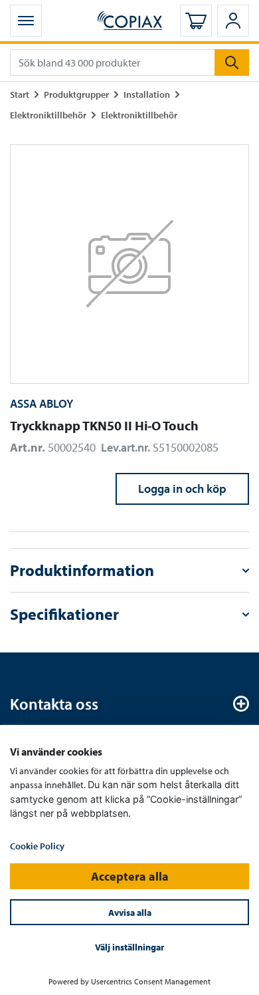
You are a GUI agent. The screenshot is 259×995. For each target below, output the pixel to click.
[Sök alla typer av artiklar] (232, 62)
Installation (147, 94)
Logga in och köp (182, 488)
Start (19, 94)
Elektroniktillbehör (48, 114)
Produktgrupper (76, 94)
